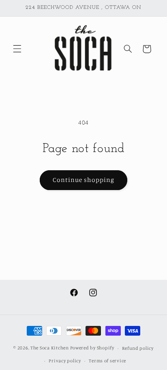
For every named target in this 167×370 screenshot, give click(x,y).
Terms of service (107, 361)
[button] (17, 49)
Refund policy (138, 348)
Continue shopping (84, 180)
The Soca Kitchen (49, 348)
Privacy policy (65, 361)
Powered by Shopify (92, 348)
